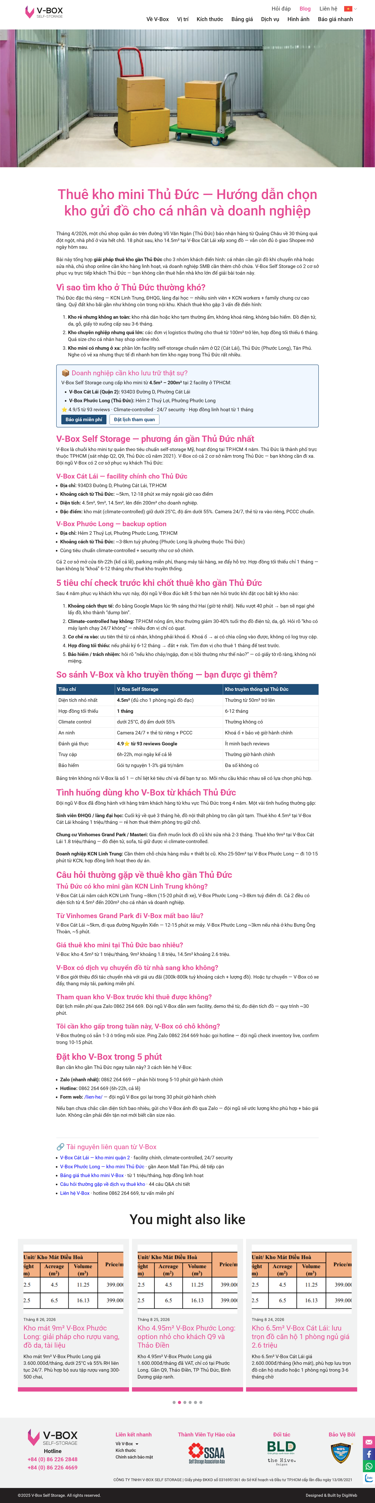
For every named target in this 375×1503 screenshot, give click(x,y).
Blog (305, 8)
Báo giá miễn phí (84, 419)
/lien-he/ (93, 1097)
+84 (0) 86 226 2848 (53, 1459)
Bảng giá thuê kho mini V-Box (92, 1175)
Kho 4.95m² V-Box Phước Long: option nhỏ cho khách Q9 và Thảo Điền (72, 1336)
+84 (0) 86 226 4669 (53, 1467)
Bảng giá (242, 19)
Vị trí (182, 19)
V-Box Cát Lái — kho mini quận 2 (95, 1157)
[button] (174, 1402)
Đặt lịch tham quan (134, 419)
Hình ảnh (299, 19)
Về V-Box (157, 19)
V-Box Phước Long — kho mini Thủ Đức (102, 1166)
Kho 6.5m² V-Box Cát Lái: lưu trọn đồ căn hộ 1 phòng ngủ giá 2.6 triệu (186, 1336)
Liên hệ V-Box (74, 1193)
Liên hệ (328, 8)
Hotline (53, 1451)
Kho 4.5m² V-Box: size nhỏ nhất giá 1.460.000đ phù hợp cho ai (301, 1332)
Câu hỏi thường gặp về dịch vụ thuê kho (102, 1184)
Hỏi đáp (281, 8)
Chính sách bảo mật (134, 1456)
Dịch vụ (270, 19)
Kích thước (210, 19)
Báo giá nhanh (335, 19)
